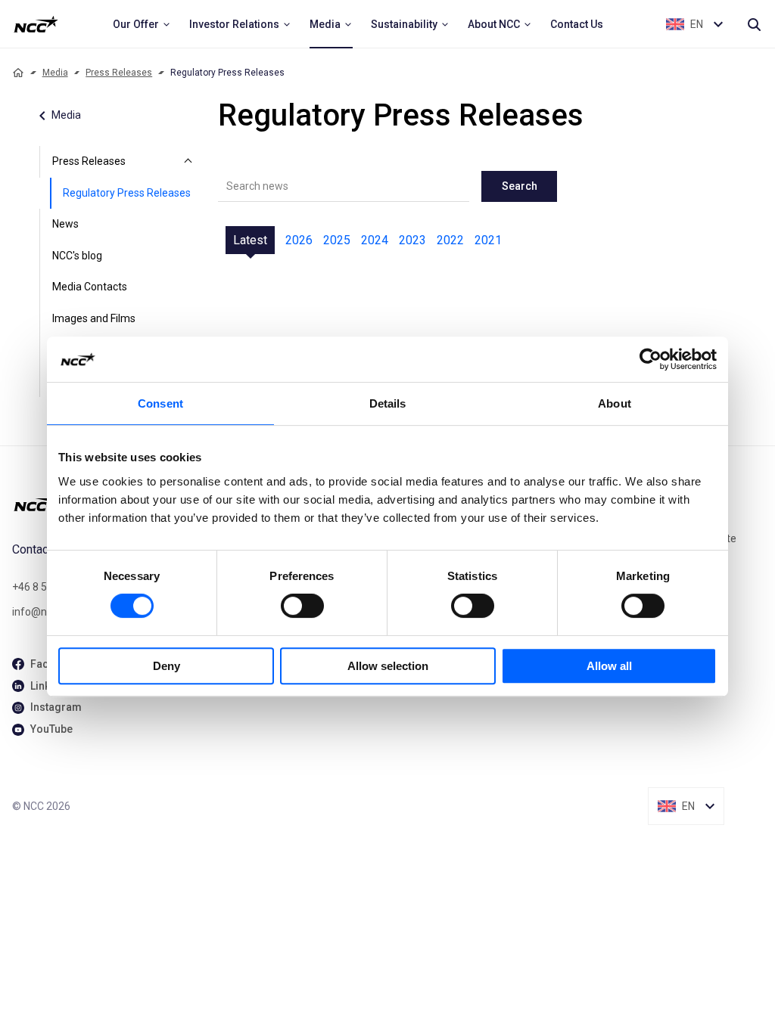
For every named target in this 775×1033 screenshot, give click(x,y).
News (65, 224)
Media (55, 72)
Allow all (609, 665)
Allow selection (387, 665)
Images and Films (93, 318)
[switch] (302, 606)
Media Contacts (89, 287)
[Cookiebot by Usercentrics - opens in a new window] (650, 359)
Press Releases (119, 72)
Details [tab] (387, 403)
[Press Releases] (188, 162)
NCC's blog (77, 256)
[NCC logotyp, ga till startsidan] (36, 24)
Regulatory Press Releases (127, 193)
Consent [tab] (160, 403)
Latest (250, 240)
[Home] (18, 73)
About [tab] (614, 403)
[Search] (754, 24)
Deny (166, 665)
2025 (336, 240)
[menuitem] (142, 24)
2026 (299, 240)
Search (519, 186)
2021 (488, 240)
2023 (412, 240)
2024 (374, 240)
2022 (450, 240)
